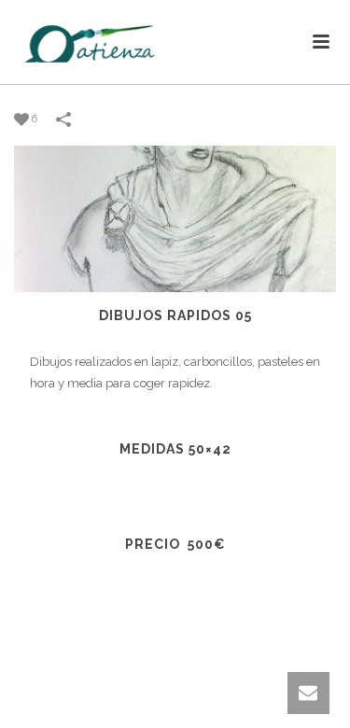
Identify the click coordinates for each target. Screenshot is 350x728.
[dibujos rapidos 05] (175, 218)
